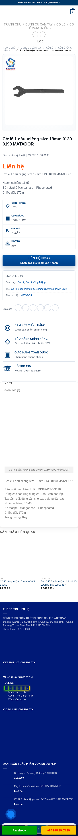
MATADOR (26, 295)
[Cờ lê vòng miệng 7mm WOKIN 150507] (18, 556)
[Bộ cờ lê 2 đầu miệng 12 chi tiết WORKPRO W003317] (59, 556)
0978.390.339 (24, 629)
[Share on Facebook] (25, 307)
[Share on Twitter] (33, 307)
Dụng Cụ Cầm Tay (39, 24)
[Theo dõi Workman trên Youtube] (9, 671)
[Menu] (5, 11)
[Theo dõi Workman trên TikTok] (13, 671)
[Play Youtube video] (39, 737)
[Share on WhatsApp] (18, 307)
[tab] (39, 383)
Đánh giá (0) (12, 390)
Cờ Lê (60, 24)
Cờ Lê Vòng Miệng (36, 282)
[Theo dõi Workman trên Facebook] (5, 671)
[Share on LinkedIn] (55, 307)
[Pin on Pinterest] (47, 307)
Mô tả (8, 383)
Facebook (19, 830)
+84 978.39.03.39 (58, 830)
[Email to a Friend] (40, 307)
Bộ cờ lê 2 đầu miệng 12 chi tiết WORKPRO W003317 (59, 583)
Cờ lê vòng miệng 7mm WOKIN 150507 (18, 583)
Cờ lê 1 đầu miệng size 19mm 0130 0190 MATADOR (39, 289)
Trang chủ (12, 24)
